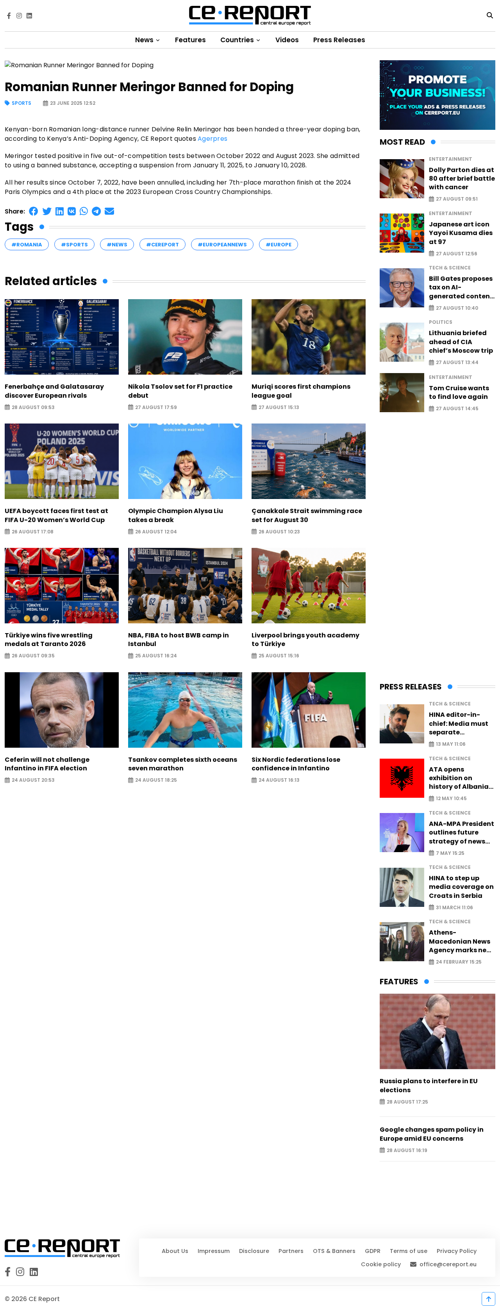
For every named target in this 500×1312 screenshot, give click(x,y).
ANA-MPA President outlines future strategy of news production (461, 833)
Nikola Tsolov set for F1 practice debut (180, 391)
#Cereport (162, 244)
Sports (21, 103)
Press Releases (339, 40)
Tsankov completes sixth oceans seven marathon (182, 764)
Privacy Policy (457, 1251)
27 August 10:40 (457, 308)
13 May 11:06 (451, 744)
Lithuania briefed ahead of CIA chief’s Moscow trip (461, 342)
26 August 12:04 (156, 532)
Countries (237, 40)
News (145, 40)
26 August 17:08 (33, 532)
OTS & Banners (334, 1251)
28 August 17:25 (407, 1102)
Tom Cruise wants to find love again (459, 392)
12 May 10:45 (451, 799)
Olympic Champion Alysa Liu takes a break (175, 515)
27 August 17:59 (156, 407)
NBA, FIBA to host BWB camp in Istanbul (178, 639)
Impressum (214, 1251)
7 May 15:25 (450, 853)
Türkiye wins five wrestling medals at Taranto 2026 (49, 639)
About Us (175, 1251)
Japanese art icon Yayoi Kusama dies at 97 (461, 233)
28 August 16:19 (407, 1150)
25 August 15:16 (279, 656)
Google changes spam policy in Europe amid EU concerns (432, 1134)
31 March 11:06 (454, 907)
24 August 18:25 (156, 780)
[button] (33, 211)
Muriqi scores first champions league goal (301, 391)
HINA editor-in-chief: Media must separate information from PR (458, 724)
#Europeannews (222, 244)
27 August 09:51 (457, 199)
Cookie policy (381, 1264)
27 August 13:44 (457, 363)
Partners (291, 1251)
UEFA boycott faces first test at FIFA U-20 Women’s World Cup (56, 515)
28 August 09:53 (33, 407)
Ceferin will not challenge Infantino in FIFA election (47, 764)
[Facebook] (9, 15)
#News (117, 244)
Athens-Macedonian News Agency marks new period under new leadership (460, 941)
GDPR (372, 1251)
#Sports (74, 244)
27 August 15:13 (279, 407)
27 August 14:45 (457, 409)
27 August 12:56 (456, 254)
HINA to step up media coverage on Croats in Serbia (461, 887)
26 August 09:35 (33, 656)
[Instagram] (19, 15)
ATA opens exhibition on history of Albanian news (461, 778)
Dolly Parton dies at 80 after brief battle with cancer (462, 179)
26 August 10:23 (279, 532)
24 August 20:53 (33, 780)
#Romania (26, 244)
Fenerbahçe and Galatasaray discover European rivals (54, 391)
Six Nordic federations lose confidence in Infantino (296, 764)
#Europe (278, 244)
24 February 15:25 (459, 962)
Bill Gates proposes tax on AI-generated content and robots (461, 288)
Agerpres (212, 138)
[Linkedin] (29, 15)
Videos (287, 40)
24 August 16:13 (279, 780)
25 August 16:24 (156, 656)
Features (190, 40)
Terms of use (408, 1251)
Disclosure (254, 1251)
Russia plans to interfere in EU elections (429, 1085)
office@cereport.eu (448, 1264)
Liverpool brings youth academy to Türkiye (305, 639)
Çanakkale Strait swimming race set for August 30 (307, 515)
